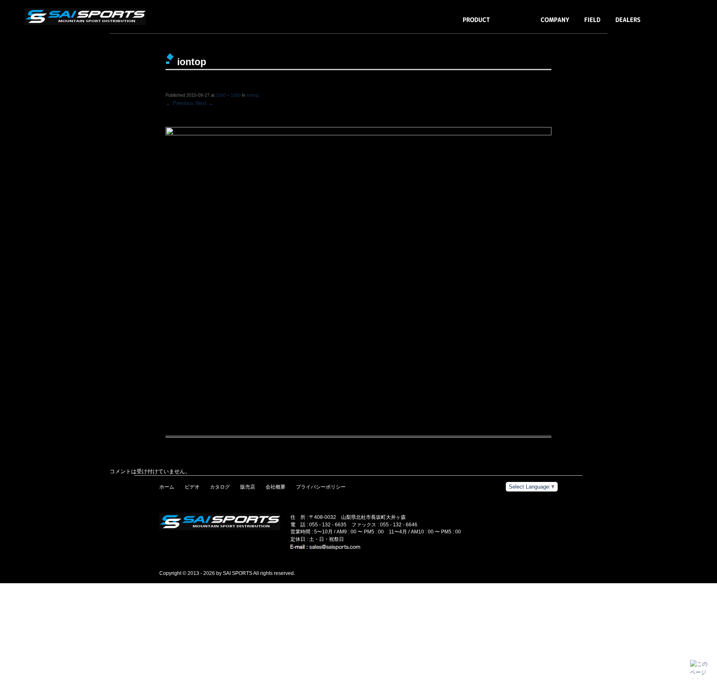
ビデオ (192, 487)
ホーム (166, 487)
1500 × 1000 (228, 95)
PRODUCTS (476, 24)
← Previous (180, 103)
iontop (252, 95)
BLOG (515, 24)
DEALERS (628, 24)
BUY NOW (668, 24)
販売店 (247, 487)
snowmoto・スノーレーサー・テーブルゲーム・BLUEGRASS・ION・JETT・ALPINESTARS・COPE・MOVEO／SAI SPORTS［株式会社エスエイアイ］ (87, 16)
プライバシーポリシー (321, 487)
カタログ (220, 487)
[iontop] (358, 255)
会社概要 (275, 487)
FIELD (592, 24)
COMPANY (555, 24)
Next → (204, 103)
